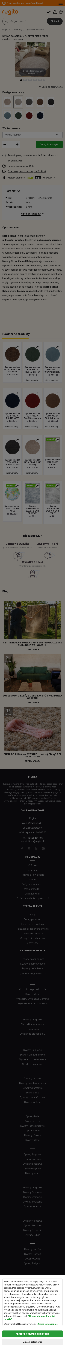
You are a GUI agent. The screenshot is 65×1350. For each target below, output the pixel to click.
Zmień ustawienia (32, 1342)
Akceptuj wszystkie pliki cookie (32, 1334)
